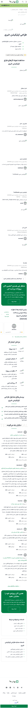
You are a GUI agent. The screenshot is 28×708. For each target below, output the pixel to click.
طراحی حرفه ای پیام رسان (17, 532)
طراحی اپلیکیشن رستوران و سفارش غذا (14, 657)
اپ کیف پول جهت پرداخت (17, 504)
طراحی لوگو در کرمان (18, 623)
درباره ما (14, 696)
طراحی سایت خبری (18, 626)
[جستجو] (22, 1)
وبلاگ (4, 693)
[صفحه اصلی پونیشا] (14, 1)
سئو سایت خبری (19, 628)
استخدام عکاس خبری (18, 631)
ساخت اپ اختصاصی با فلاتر (16, 435)
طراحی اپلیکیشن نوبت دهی (16, 654)
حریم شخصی (14, 693)
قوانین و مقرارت (21, 693)
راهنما (8, 693)
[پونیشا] (14, 681)
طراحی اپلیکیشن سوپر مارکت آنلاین (15, 652)
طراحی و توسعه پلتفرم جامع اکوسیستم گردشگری (12, 468)
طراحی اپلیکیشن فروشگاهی (16, 649)
